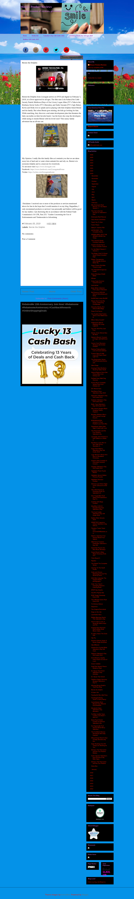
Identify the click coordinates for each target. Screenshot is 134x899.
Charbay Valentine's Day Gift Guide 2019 (98, 467)
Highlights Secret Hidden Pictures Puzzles (99, 476)
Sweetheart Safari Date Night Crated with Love (99, 427)
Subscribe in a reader (95, 78)
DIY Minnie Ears (96, 388)
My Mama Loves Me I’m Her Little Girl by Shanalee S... (98, 444)
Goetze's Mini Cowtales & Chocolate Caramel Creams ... (99, 462)
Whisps (93, 278)
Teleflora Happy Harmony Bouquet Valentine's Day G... (99, 681)
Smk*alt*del (94, 285)
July (93, 189)
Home (25, 35)
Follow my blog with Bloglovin (97, 882)
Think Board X (95, 558)
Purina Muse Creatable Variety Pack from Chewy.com (98, 384)
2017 (92, 775)
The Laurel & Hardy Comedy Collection (97, 241)
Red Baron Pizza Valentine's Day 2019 (98, 392)
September (95, 184)
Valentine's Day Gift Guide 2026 (53, 35)
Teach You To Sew (97, 222)
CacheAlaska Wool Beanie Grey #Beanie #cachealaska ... (98, 703)
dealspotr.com (100, 819)
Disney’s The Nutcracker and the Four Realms (98, 762)
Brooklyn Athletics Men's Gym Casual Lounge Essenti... (98, 416)
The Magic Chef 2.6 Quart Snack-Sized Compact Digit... (99, 255)
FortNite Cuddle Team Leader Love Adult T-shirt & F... (98, 715)
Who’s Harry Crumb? (97, 320)
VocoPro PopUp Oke (97, 592)
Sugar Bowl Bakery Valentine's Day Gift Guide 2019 (98, 450)
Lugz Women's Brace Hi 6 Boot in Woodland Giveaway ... (99, 456)
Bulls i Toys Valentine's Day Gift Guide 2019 (98, 405)
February (95, 202)
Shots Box (94, 766)
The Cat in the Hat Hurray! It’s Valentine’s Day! (99, 212)
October (94, 181)
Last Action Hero (96, 614)
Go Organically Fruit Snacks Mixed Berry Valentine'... (98, 727)
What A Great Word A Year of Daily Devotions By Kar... (99, 739)
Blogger (85, 895)
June (93, 192)
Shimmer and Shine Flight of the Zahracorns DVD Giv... (99, 485)
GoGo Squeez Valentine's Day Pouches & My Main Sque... (99, 757)
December (95, 176)
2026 (92, 155)
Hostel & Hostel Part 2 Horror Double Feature (99, 245)
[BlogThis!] (50, 224)
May (93, 194)
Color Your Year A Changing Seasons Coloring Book (97, 585)
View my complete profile (95, 67)
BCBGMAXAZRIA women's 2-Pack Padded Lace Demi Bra (99, 422)
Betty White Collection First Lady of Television (99, 288)
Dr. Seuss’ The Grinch (98, 677)
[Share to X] (51, 224)
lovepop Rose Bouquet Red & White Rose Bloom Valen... (98, 629)
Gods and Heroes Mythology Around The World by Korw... (99, 573)
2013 (92, 786)
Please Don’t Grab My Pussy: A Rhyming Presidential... (98, 302)
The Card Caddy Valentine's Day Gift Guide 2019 (98, 513)
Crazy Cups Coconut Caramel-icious (97, 282)
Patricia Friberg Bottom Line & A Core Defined (98, 350)
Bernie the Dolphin (37, 227)
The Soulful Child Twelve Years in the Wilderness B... (99, 315)
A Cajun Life (95, 692)
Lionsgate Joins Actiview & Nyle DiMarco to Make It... (99, 438)
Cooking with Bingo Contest (97, 502)
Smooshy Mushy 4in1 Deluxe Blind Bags (98, 307)
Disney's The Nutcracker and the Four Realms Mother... (98, 751)
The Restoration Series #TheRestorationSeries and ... (99, 361)
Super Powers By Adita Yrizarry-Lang (98, 266)
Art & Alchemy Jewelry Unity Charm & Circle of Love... (99, 659)
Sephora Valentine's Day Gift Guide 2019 (98, 654)
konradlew (65, 895)
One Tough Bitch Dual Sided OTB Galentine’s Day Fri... (99, 497)
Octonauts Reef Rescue (98, 217)
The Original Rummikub (98, 609)
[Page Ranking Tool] (91, 867)
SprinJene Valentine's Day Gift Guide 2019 (99, 396)
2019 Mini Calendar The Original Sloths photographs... (98, 579)
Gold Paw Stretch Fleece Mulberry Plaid (99, 667)
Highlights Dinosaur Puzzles (97, 480)
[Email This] (48, 224)
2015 (92, 781)
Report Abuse (93, 126)
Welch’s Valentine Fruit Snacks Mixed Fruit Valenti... (98, 537)
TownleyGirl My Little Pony (99, 695)
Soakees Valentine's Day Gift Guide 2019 (99, 400)
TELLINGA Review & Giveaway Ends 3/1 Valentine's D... (98, 491)
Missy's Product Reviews (36, 6)
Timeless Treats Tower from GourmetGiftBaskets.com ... (99, 530)
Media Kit (35, 35)
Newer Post (28, 291)
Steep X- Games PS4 (97, 227)
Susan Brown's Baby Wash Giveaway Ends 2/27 (98, 553)
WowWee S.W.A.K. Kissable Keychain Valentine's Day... (97, 507)
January (94, 769)
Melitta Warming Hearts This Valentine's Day (98, 618)
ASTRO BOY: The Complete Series (97, 231)
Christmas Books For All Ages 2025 (81, 35)
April (93, 197)
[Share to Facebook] (53, 224)
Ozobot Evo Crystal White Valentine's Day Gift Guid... (99, 649)
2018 (92, 773)
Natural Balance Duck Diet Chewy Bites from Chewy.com (99, 374)
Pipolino (93, 561)
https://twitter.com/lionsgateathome (41, 172)
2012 (92, 789)
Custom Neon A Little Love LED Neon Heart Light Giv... (98, 355)
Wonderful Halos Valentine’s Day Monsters (96, 709)
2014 (92, 783)
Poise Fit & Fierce (96, 311)
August (94, 186)
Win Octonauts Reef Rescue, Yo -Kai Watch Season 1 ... (99, 206)
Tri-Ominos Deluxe (97, 604)
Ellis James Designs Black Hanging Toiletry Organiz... (99, 410)
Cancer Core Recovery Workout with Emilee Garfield (98, 344)
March (94, 200)
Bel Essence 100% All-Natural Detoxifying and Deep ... (99, 294)
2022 (92, 165)
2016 (92, 778)
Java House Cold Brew (98, 219)
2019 (92, 173)
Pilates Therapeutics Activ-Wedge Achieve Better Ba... (98, 261)
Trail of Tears (95, 225)
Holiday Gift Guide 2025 (31, 39)
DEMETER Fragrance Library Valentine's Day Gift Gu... (99, 524)
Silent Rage (94, 365)
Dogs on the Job (96, 612)
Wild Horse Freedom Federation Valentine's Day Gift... (99, 543)
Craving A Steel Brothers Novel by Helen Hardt (98, 368)
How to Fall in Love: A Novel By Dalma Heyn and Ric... (98, 623)
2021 (92, 168)
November (95, 178)
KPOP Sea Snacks (97, 590)
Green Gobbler (96, 664)
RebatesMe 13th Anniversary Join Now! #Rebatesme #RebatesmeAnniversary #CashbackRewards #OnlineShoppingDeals (50, 307)
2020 (92, 171)
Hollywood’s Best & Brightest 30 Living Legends (97, 324)
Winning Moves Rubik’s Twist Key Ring (98, 686)
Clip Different (95, 645)
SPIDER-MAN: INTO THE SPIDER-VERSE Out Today (99, 236)
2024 (92, 160)
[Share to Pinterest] (55, 224)
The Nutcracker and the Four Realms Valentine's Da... (98, 432)
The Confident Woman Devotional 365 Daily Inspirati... (98, 733)
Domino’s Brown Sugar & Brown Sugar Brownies (99, 641)
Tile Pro (93, 638)
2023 (92, 163)
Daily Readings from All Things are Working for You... (99, 745)
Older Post (76, 291)
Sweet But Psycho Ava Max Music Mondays (98, 548)
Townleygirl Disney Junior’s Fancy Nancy (98, 698)
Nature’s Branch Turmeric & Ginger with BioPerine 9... (99, 338)
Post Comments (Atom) (58, 298)
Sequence (94, 606)
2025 (92, 157)
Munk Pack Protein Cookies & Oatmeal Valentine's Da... (98, 721)
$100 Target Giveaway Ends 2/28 (98, 596)
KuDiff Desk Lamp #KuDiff (99, 298)
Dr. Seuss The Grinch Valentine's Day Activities (98, 672)
